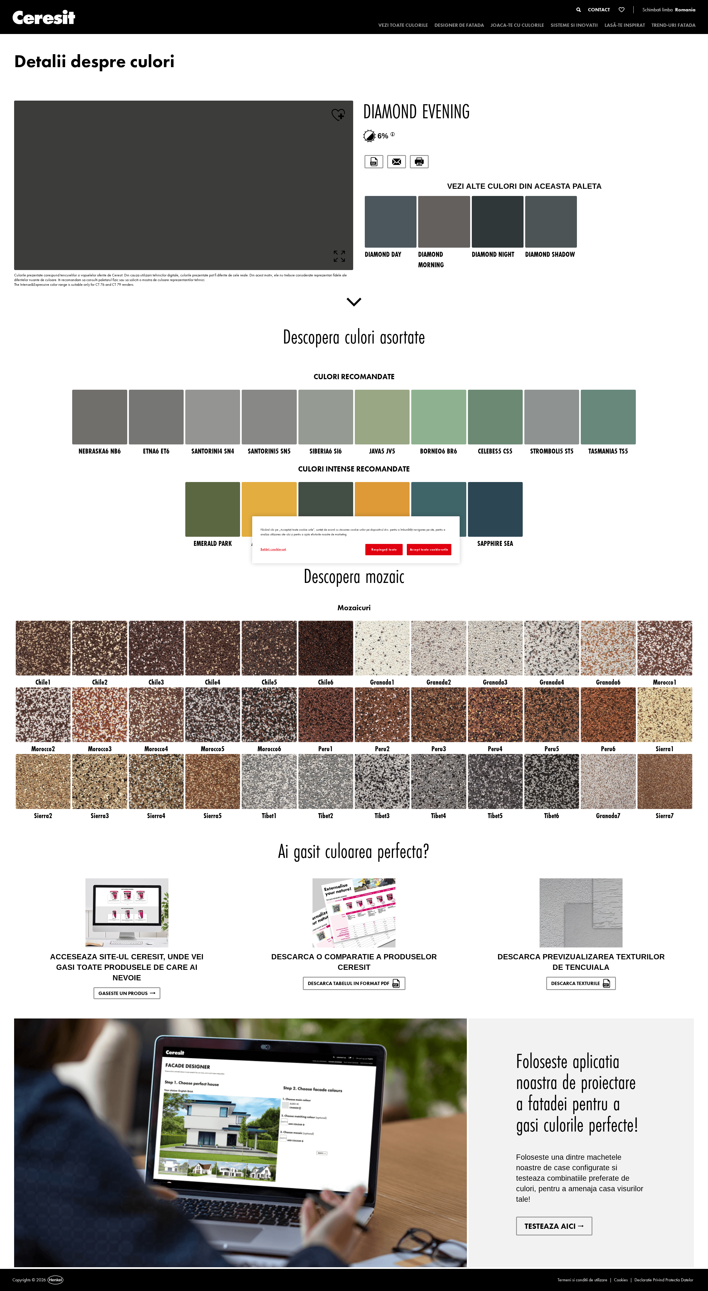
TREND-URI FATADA (674, 25)
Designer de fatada (459, 25)
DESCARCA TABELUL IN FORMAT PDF (348, 983)
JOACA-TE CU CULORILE (517, 25)
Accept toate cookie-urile (429, 549)
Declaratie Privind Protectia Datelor (663, 1280)
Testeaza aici (550, 1226)
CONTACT (599, 9)
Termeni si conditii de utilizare (582, 1280)
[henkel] (55, 1280)
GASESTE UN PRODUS (123, 993)
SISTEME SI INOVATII (574, 25)
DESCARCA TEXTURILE (575, 983)
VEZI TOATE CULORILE (403, 25)
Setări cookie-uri (273, 549)
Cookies (621, 1280)
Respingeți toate (384, 549)
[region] (356, 539)
